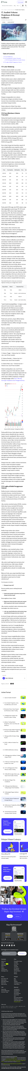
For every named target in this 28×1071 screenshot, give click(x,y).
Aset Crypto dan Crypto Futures (11, 1059)
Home (2, 9)
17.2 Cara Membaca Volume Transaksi (12, 58)
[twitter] (11, 684)
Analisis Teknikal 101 (10, 9)
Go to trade (20, 2)
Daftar (10, 916)
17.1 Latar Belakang (8, 56)
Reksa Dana (18, 1061)
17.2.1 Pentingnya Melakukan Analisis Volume (15, 60)
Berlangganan (22, 953)
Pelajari (5, 9)
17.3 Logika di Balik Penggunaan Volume (13, 62)
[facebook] (13, 683)
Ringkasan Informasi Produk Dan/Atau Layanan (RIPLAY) (12, 1063)
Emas (16, 1057)
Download (17, 916)
